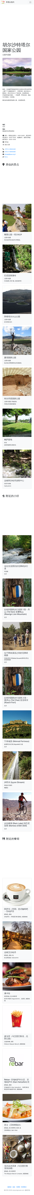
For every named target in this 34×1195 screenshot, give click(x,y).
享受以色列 (10, 2)
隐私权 (9, 1187)
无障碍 (18, 1187)
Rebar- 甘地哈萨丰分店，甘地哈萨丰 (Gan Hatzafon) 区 (16, 1080)
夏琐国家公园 (10, 357)
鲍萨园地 (8, 439)
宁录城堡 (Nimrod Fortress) (16, 741)
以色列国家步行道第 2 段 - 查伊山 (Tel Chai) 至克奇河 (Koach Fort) (16, 700)
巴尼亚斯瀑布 (10, 275)
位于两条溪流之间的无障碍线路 (16, 654)
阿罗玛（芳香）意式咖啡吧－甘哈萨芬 (16, 910)
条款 (14, 1187)
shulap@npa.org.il (10, 154)
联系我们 (24, 1187)
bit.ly (6, 157)
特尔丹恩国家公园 (12, 398)
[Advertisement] (17, 24)
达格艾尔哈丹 (10, 952)
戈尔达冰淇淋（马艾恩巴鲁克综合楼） (16, 1167)
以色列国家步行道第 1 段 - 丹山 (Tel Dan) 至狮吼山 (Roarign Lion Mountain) (17, 611)
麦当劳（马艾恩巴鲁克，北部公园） (16, 1037)
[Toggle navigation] (30, 2)
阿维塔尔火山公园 (12, 316)
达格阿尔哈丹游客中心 (14, 480)
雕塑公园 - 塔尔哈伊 (13, 234)
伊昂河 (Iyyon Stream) (14, 782)
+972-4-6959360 (10, 151)
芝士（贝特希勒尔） (13, 1125)
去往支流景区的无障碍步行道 (16, 567)
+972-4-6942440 (10, 149)
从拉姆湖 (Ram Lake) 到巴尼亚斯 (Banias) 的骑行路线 (17, 824)
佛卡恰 (7, 993)
